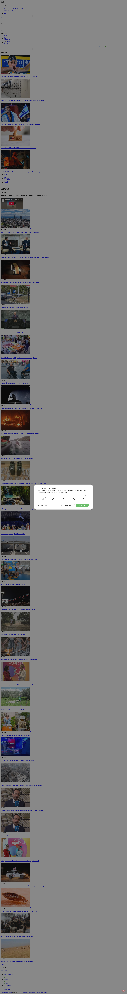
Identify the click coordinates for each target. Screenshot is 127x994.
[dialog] (63, 497)
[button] (43, 505)
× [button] (90, 486)
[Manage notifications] (123, 991)
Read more (64, 492)
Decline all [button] (68, 505)
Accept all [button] (82, 505)
